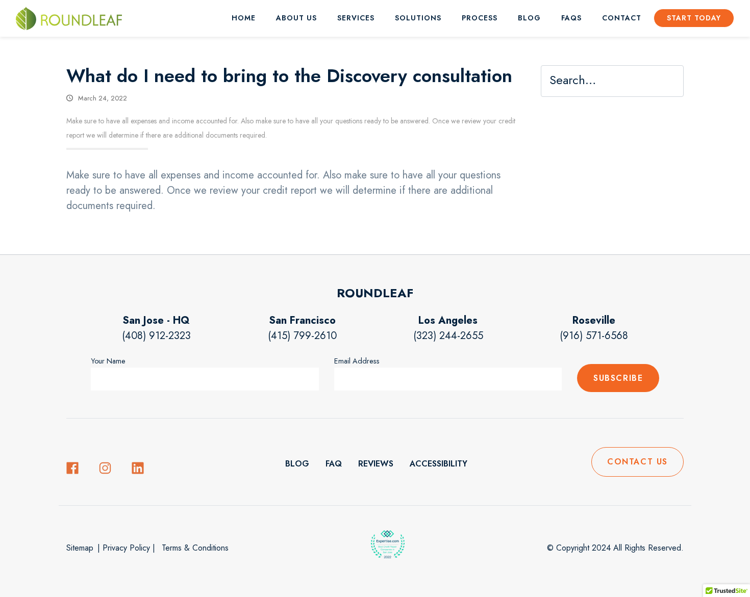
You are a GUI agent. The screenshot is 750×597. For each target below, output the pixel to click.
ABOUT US (296, 18)
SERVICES (355, 18)
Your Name (108, 361)
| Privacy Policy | (126, 548)
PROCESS (479, 18)
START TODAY (694, 18)
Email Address (357, 361)
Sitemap (79, 548)
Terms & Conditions (194, 548)
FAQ (334, 464)
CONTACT (621, 18)
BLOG (529, 18)
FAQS (571, 18)
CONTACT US (637, 462)
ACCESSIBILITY (438, 464)
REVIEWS (375, 464)
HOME (244, 18)
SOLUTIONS (418, 18)
